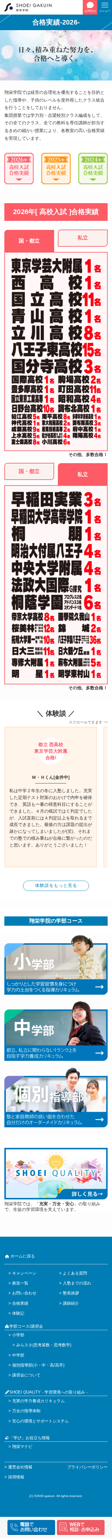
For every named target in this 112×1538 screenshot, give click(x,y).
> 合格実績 (18, 1303)
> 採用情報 (14, 1477)
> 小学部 (16, 1335)
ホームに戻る (22, 1256)
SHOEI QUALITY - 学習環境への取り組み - (48, 1392)
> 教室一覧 (18, 1283)
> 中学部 (16, 1355)
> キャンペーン (22, 1273)
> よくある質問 (73, 1273)
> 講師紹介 (69, 1303)
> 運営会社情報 (18, 1467)
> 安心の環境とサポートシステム (38, 1421)
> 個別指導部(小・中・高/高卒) (36, 1365)
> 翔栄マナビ (20, 1446)
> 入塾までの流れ (75, 1283)
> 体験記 (16, 1313)
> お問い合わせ (22, 1293)
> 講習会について (24, 1375)
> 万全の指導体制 (24, 1410)
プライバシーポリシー (87, 1467)
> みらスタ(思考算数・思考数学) (39, 1345)
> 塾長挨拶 (69, 1293)
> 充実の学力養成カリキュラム (36, 1401)
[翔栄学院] (31, 7)
